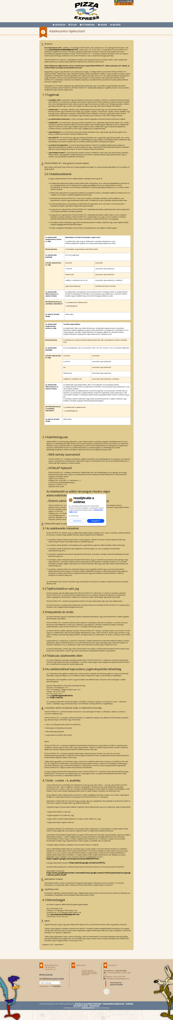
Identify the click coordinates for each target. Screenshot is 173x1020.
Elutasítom (77, 521)
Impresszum (94, 1006)
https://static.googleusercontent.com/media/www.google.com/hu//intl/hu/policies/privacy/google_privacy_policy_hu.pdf (88, 874)
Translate (56, 986)
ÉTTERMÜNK (88, 24)
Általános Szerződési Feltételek (88, 1004)
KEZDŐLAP (60, 24)
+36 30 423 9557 (125, 4)
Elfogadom (95, 521)
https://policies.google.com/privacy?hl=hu (87, 863)
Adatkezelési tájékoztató (113, 1004)
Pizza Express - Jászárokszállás (116, 983)
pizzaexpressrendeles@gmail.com (63, 49)
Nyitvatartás (47, 974)
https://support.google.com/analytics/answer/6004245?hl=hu (72, 859)
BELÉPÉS (116, 24)
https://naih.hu (56, 697)
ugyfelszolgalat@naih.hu (62, 695)
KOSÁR (103, 24)
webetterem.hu (88, 1008)
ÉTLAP (73, 24)
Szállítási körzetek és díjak (52, 978)
